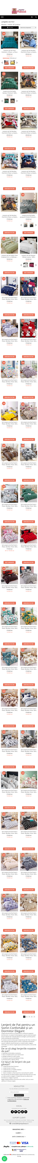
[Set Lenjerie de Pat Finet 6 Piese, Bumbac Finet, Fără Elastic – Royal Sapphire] (9, 657)
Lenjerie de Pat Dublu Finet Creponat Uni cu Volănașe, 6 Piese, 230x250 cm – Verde (9, 256)
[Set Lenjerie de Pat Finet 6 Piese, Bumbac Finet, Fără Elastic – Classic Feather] (9, 739)
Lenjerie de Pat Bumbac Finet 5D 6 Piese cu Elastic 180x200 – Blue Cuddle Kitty (28, 51)
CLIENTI (18, 1133)
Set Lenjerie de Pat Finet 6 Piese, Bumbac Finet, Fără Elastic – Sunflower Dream (28, 627)
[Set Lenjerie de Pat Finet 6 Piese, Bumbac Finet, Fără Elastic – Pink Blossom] (9, 534)
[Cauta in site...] (36, 17)
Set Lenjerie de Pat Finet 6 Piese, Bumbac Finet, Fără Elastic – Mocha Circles (9, 709)
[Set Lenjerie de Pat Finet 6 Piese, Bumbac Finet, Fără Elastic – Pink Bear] (28, 780)
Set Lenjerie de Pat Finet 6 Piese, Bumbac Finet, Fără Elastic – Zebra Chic (28, 750)
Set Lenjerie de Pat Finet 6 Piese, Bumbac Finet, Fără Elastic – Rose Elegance (28, 423)
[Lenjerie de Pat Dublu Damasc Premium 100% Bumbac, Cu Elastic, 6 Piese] (9, 81)
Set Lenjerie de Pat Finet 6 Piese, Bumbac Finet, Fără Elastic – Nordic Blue (28, 709)
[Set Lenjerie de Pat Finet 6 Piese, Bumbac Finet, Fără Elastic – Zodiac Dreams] (28, 984)
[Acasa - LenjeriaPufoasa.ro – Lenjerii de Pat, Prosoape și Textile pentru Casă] (19, 11)
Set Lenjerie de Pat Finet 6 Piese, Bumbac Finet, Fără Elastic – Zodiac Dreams (28, 995)
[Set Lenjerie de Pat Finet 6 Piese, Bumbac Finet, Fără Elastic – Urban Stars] (9, 493)
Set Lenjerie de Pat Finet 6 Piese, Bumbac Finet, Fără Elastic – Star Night (9, 298)
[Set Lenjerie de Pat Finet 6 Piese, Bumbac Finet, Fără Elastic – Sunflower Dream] (28, 616)
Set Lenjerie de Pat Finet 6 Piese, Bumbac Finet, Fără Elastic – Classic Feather (9, 750)
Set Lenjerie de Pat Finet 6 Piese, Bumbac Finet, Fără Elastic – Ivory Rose (9, 791)
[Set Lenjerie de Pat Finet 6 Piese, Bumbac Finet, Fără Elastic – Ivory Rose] (9, 780)
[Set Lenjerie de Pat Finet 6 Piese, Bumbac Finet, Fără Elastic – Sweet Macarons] (9, 369)
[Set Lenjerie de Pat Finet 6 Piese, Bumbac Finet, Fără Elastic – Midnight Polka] (28, 821)
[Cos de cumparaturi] (32, 17)
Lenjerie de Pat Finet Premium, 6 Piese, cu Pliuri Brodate (9, 51)
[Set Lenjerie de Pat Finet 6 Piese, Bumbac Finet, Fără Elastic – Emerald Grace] (28, 493)
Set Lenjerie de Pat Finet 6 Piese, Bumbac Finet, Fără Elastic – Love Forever (28, 340)
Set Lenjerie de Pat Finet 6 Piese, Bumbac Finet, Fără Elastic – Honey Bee (9, 954)
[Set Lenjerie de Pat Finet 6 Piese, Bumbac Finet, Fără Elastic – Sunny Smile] (9, 410)
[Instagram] (25, 1111)
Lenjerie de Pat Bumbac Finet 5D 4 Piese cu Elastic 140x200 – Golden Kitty (9, 216)
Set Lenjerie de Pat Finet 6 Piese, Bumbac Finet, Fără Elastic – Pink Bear (28, 791)
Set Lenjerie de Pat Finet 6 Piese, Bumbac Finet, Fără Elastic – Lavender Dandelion (9, 914)
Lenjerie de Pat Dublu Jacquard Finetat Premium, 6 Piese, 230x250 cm (28, 216)
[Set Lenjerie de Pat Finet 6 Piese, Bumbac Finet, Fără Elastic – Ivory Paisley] (9, 862)
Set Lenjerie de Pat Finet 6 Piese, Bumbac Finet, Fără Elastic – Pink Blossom (9, 546)
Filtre (10, 27)
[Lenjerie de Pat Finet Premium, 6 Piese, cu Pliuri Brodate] (9, 40)
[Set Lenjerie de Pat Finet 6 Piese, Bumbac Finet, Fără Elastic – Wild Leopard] (9, 452)
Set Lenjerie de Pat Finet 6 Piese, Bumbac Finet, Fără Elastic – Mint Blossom (9, 627)
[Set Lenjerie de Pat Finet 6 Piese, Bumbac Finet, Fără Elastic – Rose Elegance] (28, 411)
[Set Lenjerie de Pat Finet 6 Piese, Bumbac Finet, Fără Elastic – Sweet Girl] (28, 286)
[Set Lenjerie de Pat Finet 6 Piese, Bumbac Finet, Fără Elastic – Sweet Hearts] (9, 984)
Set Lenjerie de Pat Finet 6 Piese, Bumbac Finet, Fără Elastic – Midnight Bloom (28, 954)
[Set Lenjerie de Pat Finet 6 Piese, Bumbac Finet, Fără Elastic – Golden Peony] (28, 657)
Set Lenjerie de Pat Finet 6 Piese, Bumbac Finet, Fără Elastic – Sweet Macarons (9, 381)
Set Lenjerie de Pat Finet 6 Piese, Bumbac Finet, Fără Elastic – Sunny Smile (9, 423)
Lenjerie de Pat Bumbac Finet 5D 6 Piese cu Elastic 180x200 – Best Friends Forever (28, 132)
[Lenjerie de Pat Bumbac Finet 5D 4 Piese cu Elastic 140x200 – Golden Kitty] (9, 203)
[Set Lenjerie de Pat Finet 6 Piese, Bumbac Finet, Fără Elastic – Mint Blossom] (9, 616)
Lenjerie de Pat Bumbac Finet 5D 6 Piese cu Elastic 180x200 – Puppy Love (9, 132)
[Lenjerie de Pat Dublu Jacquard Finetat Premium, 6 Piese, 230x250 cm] (28, 203)
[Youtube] (19, 1111)
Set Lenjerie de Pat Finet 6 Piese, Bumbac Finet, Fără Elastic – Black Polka (9, 586)
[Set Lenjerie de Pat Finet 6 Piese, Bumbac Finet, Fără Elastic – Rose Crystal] (28, 369)
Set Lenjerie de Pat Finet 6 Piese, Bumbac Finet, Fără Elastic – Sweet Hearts (9, 995)
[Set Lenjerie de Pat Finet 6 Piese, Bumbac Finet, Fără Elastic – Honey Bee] (9, 943)
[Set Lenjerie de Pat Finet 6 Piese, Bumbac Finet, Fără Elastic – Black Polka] (9, 575)
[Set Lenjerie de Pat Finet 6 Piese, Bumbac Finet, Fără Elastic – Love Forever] (28, 328)
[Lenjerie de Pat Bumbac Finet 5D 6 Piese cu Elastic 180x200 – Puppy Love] (9, 121)
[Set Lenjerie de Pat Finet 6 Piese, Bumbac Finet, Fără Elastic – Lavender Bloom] (9, 328)
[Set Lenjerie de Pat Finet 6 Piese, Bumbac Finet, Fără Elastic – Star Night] (9, 286)
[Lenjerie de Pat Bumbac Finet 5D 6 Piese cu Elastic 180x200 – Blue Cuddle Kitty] (28, 40)
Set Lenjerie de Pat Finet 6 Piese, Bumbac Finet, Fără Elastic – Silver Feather (28, 463)
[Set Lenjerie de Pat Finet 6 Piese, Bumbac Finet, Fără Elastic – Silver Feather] (28, 452)
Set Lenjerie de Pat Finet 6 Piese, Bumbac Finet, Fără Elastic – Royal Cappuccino (28, 914)
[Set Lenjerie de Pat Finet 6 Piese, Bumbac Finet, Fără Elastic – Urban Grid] (28, 862)
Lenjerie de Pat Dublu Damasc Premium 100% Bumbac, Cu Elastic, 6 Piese (9, 92)
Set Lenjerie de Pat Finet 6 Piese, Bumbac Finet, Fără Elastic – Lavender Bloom (9, 340)
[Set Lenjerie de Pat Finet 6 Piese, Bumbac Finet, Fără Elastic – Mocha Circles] (9, 698)
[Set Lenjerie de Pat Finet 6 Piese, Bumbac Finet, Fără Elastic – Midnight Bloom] (28, 943)
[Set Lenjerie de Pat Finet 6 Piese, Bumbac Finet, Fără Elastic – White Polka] (9, 821)
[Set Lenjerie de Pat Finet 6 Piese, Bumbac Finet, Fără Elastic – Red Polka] (28, 534)
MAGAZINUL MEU (18, 1129)
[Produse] (2, 17)
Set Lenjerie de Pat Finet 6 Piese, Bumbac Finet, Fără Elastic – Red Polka (28, 546)
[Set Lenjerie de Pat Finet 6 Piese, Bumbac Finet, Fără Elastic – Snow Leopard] (28, 575)
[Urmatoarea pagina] (34, 1017)
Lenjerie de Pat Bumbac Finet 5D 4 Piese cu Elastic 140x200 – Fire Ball (28, 172)
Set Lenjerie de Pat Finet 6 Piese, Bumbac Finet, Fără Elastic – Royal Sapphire (9, 668)
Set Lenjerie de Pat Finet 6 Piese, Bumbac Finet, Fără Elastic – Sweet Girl (28, 298)
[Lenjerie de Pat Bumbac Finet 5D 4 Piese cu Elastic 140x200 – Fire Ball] (28, 161)
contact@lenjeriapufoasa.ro (19, 1123)
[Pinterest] (15, 1111)
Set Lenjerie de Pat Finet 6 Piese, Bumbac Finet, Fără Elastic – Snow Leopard (28, 586)
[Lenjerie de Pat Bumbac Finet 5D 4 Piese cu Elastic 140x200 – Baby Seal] (9, 161)
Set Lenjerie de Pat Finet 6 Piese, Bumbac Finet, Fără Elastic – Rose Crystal (28, 381)
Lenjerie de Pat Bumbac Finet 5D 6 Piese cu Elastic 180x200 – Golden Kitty (28, 92)
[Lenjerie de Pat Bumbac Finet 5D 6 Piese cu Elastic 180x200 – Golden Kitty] (28, 80)
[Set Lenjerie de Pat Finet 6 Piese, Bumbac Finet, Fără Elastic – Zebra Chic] (28, 739)
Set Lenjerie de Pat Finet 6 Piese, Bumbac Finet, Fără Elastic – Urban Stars (9, 505)
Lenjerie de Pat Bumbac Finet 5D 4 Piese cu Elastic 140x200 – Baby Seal (9, 172)
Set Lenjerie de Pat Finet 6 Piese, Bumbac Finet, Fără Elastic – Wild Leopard (9, 463)
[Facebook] (12, 1111)
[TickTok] (22, 1111)
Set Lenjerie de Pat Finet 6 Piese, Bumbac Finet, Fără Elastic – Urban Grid (28, 873)
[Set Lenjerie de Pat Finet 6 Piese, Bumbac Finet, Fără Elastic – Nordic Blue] (28, 698)
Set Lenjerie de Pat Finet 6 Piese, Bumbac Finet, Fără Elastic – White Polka (9, 832)
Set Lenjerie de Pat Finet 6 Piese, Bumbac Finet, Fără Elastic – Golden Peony (28, 668)
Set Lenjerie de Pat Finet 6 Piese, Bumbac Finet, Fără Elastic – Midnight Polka (28, 832)
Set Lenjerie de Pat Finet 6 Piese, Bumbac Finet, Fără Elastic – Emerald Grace (28, 505)
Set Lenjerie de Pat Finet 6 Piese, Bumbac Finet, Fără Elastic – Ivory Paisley (9, 873)
